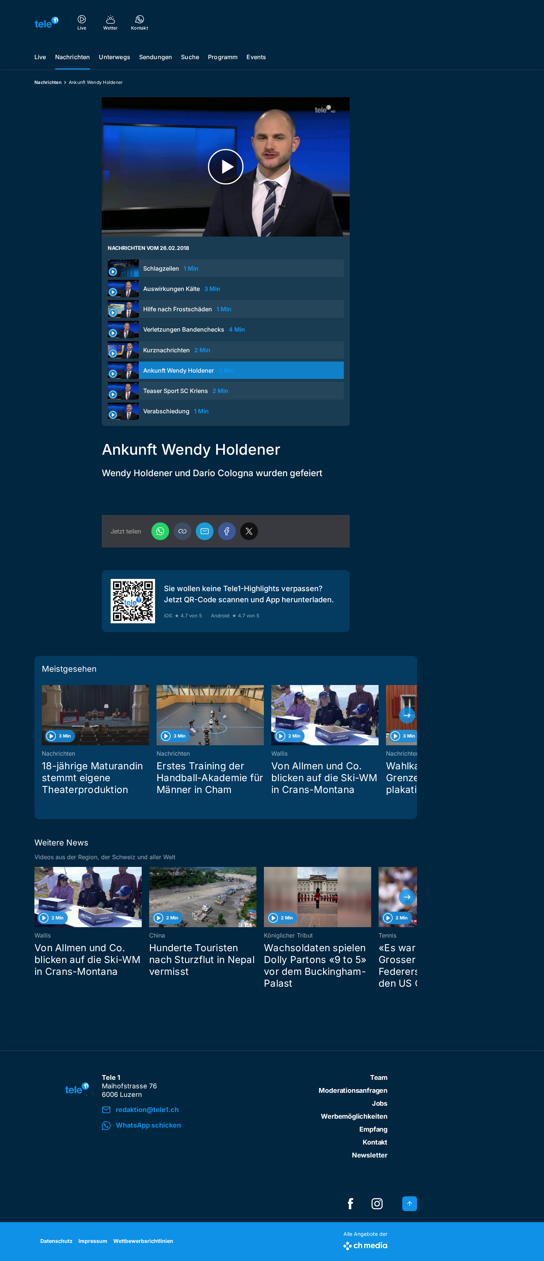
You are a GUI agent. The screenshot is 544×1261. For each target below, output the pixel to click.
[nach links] (44, 715)
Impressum (92, 1241)
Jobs (379, 1103)
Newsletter (369, 1155)
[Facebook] (227, 531)
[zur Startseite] (46, 22)
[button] (182, 531)
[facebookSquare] (350, 1203)
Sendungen (155, 57)
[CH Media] (365, 1244)
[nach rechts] (407, 715)
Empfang (373, 1129)
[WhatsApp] (160, 531)
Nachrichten (72, 57)
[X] (249, 531)
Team (378, 1077)
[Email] (205, 531)
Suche (190, 57)
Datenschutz (56, 1241)
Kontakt (375, 1142)
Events (256, 57)
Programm (223, 57)
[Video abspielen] (226, 167)
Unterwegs (114, 57)
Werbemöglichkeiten (354, 1116)
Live (40, 57)
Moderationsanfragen (353, 1090)
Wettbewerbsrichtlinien (143, 1241)
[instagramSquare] (377, 1203)
